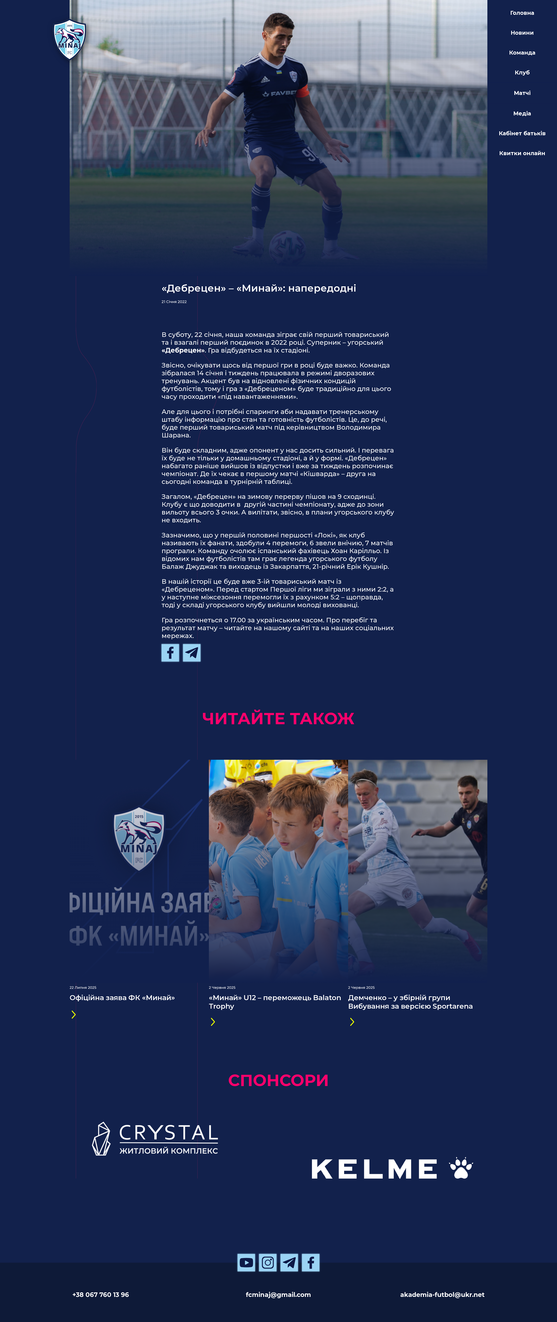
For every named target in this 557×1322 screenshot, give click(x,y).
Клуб (522, 72)
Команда (522, 52)
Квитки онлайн (522, 153)
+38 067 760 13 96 (100, 1294)
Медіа (522, 113)
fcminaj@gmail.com (278, 1294)
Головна (522, 12)
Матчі (522, 93)
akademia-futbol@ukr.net (442, 1294)
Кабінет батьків (522, 133)
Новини (522, 32)
